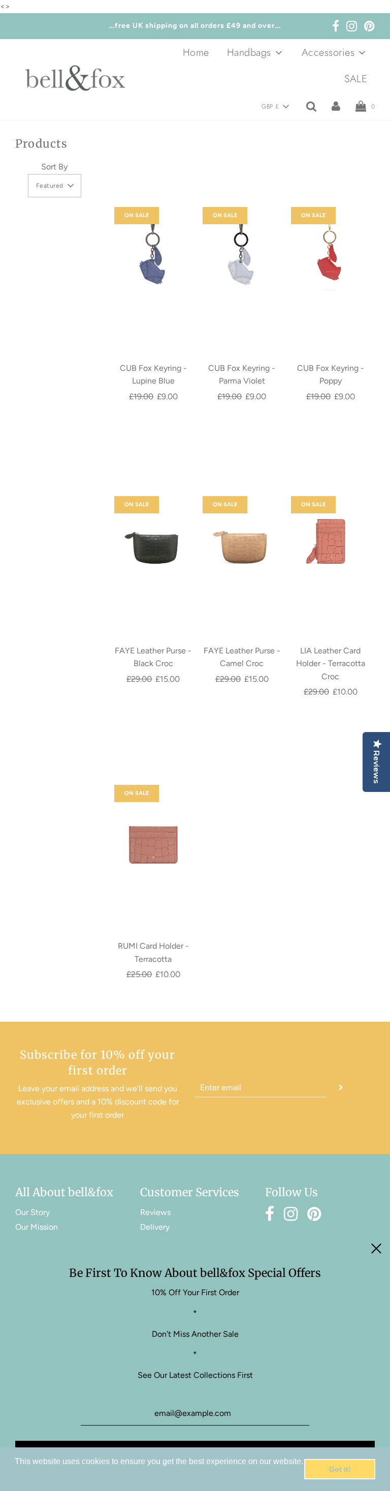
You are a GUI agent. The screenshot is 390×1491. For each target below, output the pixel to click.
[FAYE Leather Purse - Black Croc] (153, 535)
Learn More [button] (36, 1475)
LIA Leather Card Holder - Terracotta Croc (330, 663)
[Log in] (336, 106)
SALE (355, 79)
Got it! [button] (340, 1469)
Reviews (155, 1212)
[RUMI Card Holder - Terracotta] (153, 830)
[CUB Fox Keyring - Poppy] (330, 252)
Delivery (155, 1227)
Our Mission (36, 1227)
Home (196, 52)
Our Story (32, 1212)
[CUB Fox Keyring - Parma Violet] (242, 252)
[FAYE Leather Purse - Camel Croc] (242, 535)
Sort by (54, 166)
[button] (275, 106)
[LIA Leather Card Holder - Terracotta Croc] (330, 535)
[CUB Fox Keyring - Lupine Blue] (153, 252)
